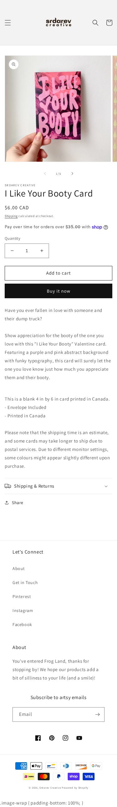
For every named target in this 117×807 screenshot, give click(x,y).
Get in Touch (25, 582)
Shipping (11, 216)
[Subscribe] (97, 714)
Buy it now (59, 291)
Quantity (12, 238)
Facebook (22, 624)
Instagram (22, 610)
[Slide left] (45, 173)
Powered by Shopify (75, 787)
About (18, 568)
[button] (8, 23)
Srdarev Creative (50, 787)
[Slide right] (72, 173)
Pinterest (21, 596)
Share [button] (17, 502)
